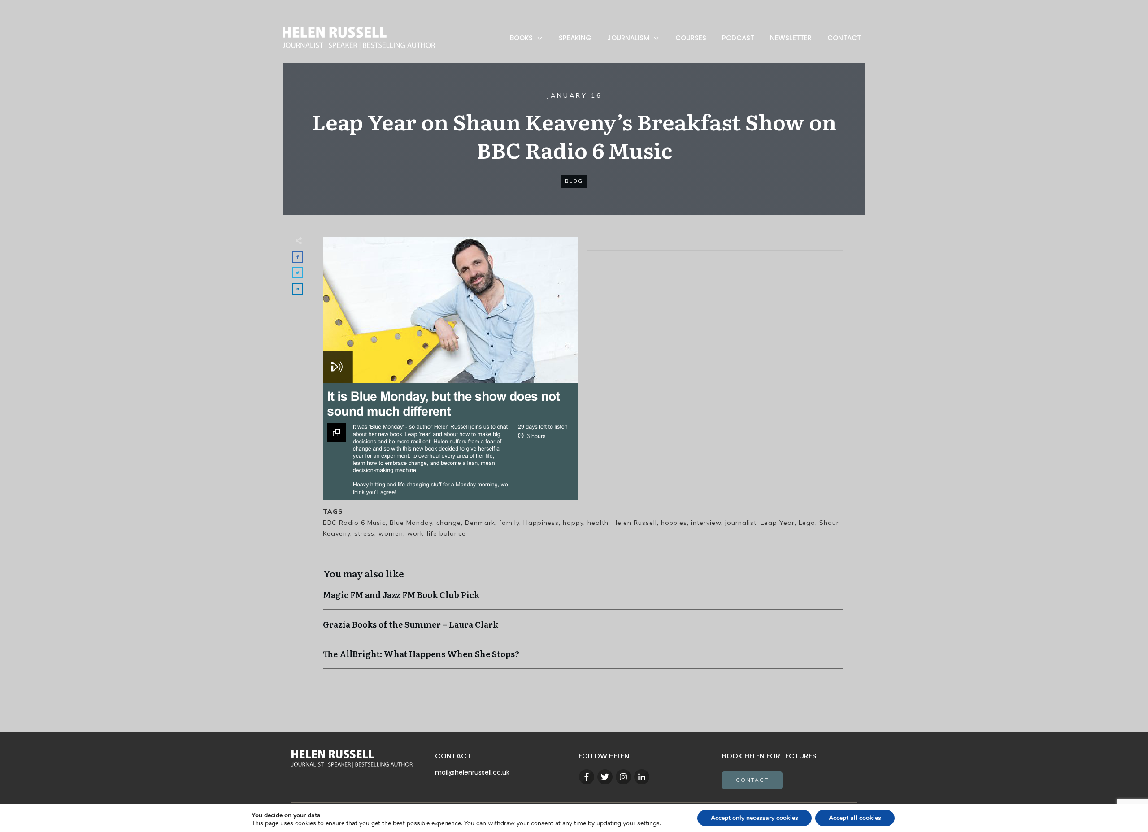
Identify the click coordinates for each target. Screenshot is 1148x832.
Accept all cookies (855, 818)
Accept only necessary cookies (754, 818)
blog (574, 181)
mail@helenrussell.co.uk (472, 772)
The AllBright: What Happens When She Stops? (583, 658)
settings (648, 823)
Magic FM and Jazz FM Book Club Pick (583, 599)
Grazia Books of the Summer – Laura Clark (583, 629)
